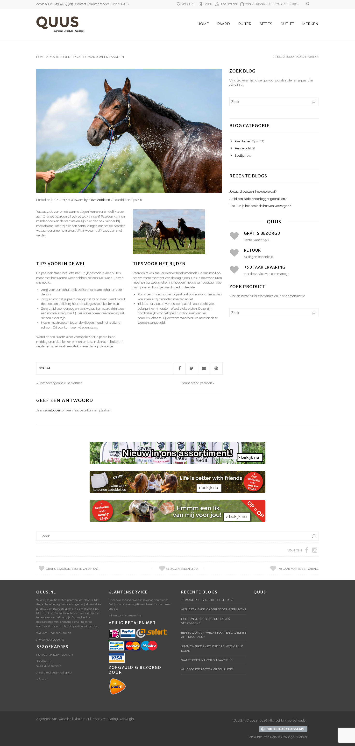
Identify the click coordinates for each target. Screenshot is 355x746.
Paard (223, 24)
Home (203, 24)
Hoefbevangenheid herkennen (61, 383)
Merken (310, 24)
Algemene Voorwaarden (53, 719)
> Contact (42, 679)
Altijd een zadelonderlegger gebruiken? (257, 199)
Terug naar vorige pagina (297, 56)
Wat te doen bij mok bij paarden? (206, 660)
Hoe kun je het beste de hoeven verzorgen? (260, 206)
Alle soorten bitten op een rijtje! (207, 669)
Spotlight (241, 155)
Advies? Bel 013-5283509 (54, 4)
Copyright (127, 719)
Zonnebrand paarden (196, 383)
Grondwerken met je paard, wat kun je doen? (212, 648)
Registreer (229, 4)
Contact (80, 4)
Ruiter (244, 24)
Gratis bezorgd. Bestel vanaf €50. (72, 568)
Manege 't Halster (295, 737)
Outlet (287, 24)
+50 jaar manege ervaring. (298, 568)
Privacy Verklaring (105, 719)
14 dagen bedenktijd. (182, 568)
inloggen (54, 410)
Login (208, 4)
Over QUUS (120, 4)
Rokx (273, 737)
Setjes (266, 24)
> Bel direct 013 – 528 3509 (53, 672)
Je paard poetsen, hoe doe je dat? (253, 191)
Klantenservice (99, 4)
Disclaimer (81, 719)
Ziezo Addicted (99, 200)
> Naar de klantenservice (125, 615)
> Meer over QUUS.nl (50, 639)
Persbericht (242, 148)
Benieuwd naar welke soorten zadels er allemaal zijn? (213, 635)
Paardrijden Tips (63, 57)
